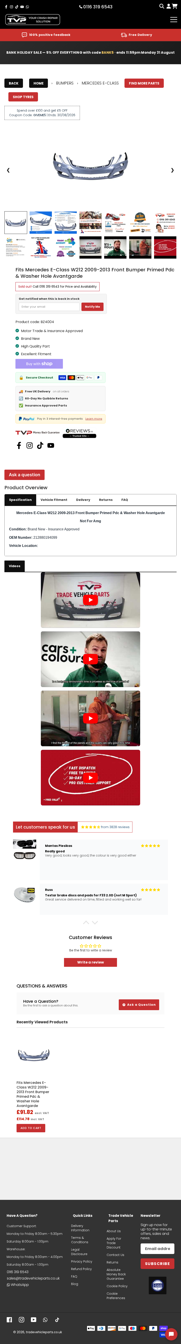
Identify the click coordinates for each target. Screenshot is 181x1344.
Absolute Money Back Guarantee (116, 1274)
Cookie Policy (117, 1286)
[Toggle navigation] (173, 19)
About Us (114, 1231)
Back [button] (14, 83)
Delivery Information (80, 1228)
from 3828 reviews (115, 827)
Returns (106, 500)
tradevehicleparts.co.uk (44, 1332)
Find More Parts (144, 83)
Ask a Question (141, 1004)
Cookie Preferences (116, 1295)
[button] (86, 924)
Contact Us (115, 1255)
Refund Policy (81, 1269)
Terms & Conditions (79, 1240)
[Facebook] (19, 445)
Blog (74, 1284)
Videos (14, 566)
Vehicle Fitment (54, 500)
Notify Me (92, 307)
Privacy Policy (81, 1261)
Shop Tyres (23, 97)
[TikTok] (40, 445)
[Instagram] (29, 445)
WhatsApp (20, 1284)
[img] (90, 827)
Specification (20, 500)
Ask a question (24, 474)
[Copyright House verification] (157, 1285)
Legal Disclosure (79, 1251)
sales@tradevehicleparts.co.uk (33, 1278)
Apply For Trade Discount (114, 1243)
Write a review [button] (90, 962)
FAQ (124, 500)
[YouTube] (50, 445)
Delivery (83, 500)
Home (38, 83)
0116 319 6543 (49, 286)
